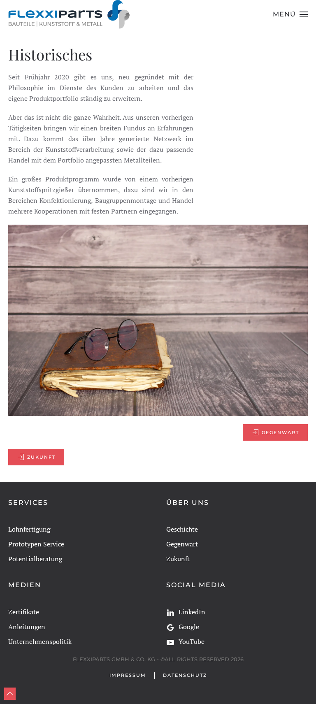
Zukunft (41, 457)
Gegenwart (280, 432)
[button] (290, 14)
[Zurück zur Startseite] (69, 14)
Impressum (127, 675)
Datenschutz (185, 675)
